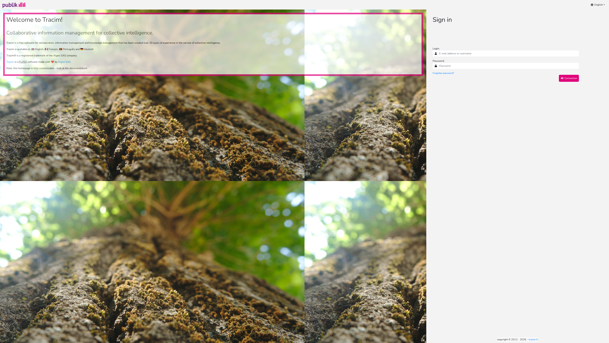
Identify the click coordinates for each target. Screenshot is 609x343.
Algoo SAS (64, 62)
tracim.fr (533, 339)
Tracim (10, 62)
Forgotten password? (443, 73)
